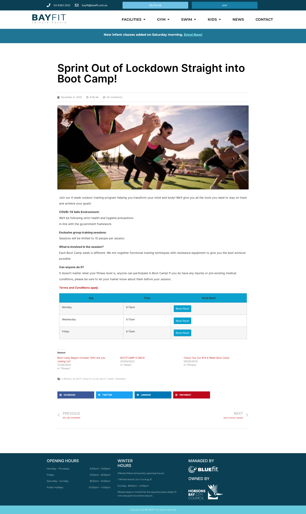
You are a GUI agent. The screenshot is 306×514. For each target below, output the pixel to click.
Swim (186, 19)
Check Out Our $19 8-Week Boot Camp (206, 357)
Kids (212, 19)
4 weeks (66, 378)
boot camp (107, 378)
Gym (161, 19)
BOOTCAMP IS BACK (132, 357)
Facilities (131, 19)
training (120, 378)
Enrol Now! (193, 35)
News (238, 19)
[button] (75, 395)
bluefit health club (85, 378)
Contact (264, 19)
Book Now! (182, 308)
